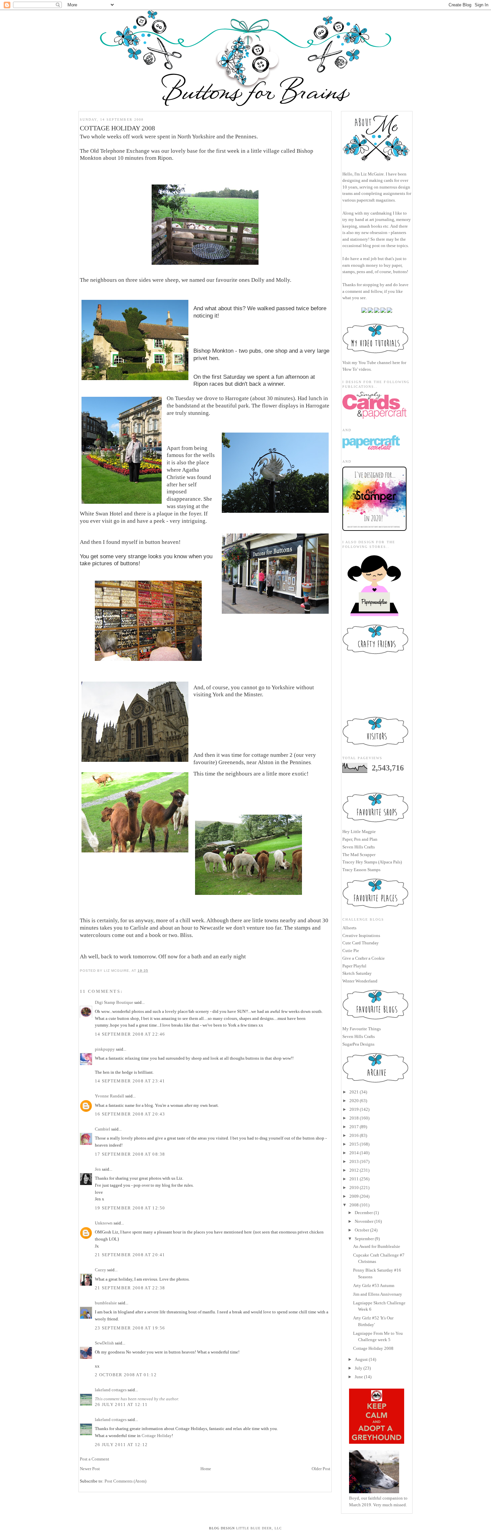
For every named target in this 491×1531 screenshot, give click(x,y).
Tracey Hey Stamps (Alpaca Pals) (372, 861)
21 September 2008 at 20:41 (130, 1254)
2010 (354, 1187)
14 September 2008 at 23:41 (130, 1080)
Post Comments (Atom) (125, 1481)
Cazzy (100, 1269)
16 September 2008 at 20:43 (130, 1113)
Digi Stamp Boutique (114, 1002)
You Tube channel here (379, 362)
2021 (354, 1091)
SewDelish (104, 1342)
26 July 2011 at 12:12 (121, 1444)
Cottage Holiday (157, 1435)
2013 (354, 1161)
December (364, 1212)
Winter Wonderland (359, 980)
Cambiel (102, 1129)
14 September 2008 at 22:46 (130, 1034)
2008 (354, 1204)
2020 (354, 1100)
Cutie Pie (350, 950)
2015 (354, 1144)
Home (205, 1468)
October (362, 1229)
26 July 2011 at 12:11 (121, 1404)
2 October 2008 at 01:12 (126, 1374)
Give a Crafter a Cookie (363, 958)
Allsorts (349, 927)
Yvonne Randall (109, 1095)
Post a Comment (94, 1458)
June (359, 1376)
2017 (354, 1126)
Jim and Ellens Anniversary (377, 1294)
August (361, 1359)
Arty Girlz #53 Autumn (373, 1285)
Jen (98, 1169)
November (364, 1221)
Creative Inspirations (361, 935)
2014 (354, 1152)
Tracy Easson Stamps (361, 869)
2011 (354, 1178)
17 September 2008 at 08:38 (130, 1154)
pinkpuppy (105, 1049)
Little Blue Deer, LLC (259, 1528)
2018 (354, 1118)
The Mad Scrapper (358, 854)
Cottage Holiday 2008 (373, 1348)
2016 (354, 1135)
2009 (354, 1196)
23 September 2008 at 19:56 (130, 1327)
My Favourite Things (361, 1028)
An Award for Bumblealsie (376, 1246)
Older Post (321, 1468)
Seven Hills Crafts (358, 846)
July (358, 1368)
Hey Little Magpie (359, 831)
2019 (354, 1109)
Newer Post (90, 1468)
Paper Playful (354, 965)
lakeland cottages (111, 1389)
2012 (354, 1170)
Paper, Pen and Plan (359, 839)
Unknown (104, 1222)
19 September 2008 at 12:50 (130, 1207)
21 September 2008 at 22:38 (130, 1287)
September (364, 1238)
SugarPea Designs (358, 1044)
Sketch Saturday (357, 973)
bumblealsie (106, 1302)
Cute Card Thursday (360, 942)
